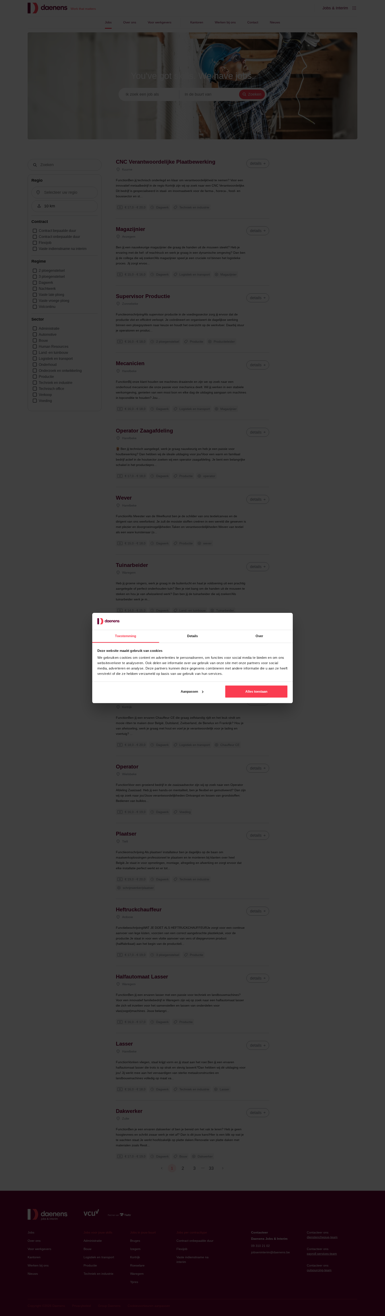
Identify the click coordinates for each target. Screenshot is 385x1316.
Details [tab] (192, 636)
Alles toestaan (256, 691)
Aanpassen (189, 691)
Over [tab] (259, 636)
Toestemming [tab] (125, 636)
